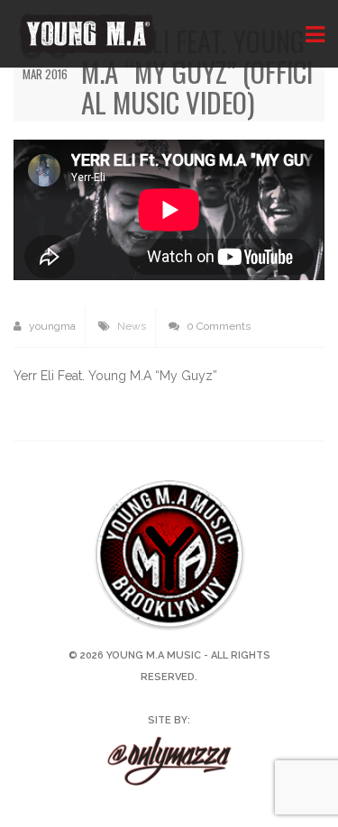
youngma (51, 326)
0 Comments (217, 326)
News (131, 326)
